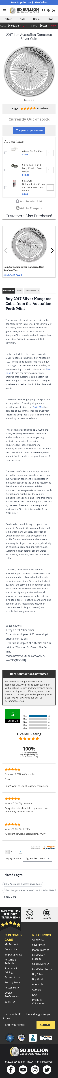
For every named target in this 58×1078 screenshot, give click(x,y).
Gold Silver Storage (38, 957)
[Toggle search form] (44, 10)
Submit (46, 1025)
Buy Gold (37, 979)
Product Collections (38, 1002)
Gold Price (38, 939)
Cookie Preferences (12, 995)
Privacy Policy (12, 982)
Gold (22, 19)
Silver (8, 19)
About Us (37, 984)
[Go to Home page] (25, 10)
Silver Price (38, 945)
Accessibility (12, 987)
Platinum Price (40, 950)
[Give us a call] (49, 10)
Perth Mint (38, 407)
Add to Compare (31, 208)
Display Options (13, 858)
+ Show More (9, 897)
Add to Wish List (31, 201)
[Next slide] (52, 250)
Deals (36, 19)
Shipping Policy (13, 954)
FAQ (34, 995)
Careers (36, 989)
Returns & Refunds (10, 962)
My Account (11, 944)
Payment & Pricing (11, 970)
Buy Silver (37, 974)
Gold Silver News (42, 969)
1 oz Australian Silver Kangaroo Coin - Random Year (25, 268)
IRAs (50, 19)
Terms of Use (12, 977)
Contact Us (11, 949)
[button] (29, 70)
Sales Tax (10, 1002)
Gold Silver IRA (40, 964)
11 (42, 108)
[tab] (25, 100)
